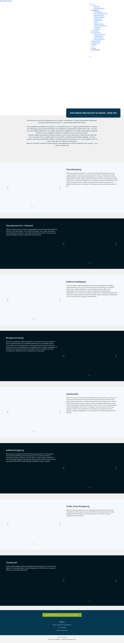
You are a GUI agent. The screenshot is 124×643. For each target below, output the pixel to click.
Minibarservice (98, 20)
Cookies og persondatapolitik (54, 639)
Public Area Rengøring (100, 25)
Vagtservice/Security (99, 34)
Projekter (94, 44)
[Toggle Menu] (90, 3)
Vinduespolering (98, 36)
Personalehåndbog (99, 8)
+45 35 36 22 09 (64, 630)
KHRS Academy (96, 50)
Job (93, 46)
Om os (93, 5)
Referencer (97, 6)
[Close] (90, 56)
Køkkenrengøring (99, 24)
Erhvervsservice (96, 32)
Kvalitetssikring (96, 43)
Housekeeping (98, 12)
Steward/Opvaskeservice (101, 13)
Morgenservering (99, 15)
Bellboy (96, 22)
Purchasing (97, 27)
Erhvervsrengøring (99, 39)
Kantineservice (98, 19)
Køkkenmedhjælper (99, 17)
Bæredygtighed (96, 41)
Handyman (97, 29)
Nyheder (94, 48)
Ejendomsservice (98, 38)
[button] (60, 187)
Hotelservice (95, 10)
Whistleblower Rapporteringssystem (68, 639)
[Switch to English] (94, 53)
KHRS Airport (95, 31)
